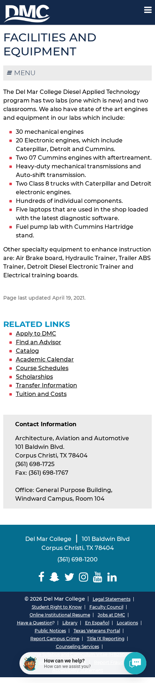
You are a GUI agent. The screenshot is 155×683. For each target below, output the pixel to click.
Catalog (27, 350)
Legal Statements (111, 599)
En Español (97, 622)
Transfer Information (46, 385)
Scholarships (34, 376)
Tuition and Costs (41, 394)
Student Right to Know (57, 607)
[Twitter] (69, 577)
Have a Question (34, 622)
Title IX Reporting (105, 638)
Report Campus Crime (54, 638)
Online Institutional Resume (60, 615)
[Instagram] (84, 577)
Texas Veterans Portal (97, 630)
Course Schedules (42, 368)
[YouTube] (98, 577)
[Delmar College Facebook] (41, 577)
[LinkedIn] (112, 577)
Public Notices (50, 630)
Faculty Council (106, 607)
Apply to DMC (36, 333)
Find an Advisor (38, 342)
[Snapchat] (54, 577)
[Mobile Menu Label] (148, 9)
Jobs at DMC (111, 615)
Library (70, 622)
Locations (127, 622)
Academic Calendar (45, 359)
